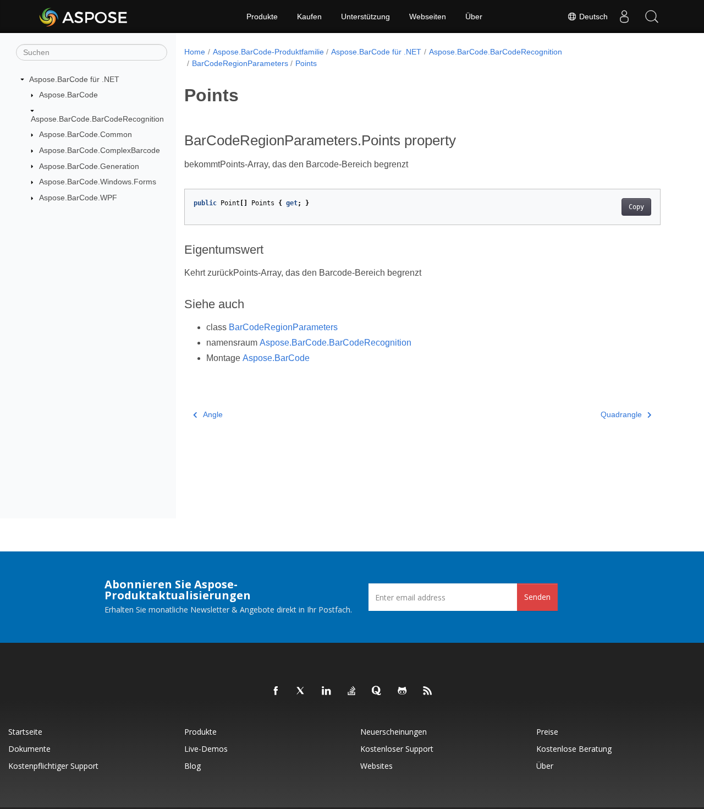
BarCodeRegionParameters (240, 63)
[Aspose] (83, 16)
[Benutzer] (624, 16)
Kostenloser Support (396, 749)
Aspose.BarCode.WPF (78, 197)
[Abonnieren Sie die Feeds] (428, 691)
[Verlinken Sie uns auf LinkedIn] (327, 691)
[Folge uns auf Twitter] (301, 691)
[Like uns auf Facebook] (276, 691)
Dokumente (29, 749)
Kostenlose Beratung (574, 749)
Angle (213, 414)
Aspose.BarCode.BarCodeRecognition (97, 118)
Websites (376, 766)
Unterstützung (365, 16)
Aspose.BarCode (68, 94)
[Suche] (652, 16)
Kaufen (309, 16)
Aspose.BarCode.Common (85, 134)
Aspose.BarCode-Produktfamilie (268, 51)
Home (194, 51)
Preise (547, 731)
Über (473, 16)
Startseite (25, 731)
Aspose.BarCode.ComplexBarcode (99, 150)
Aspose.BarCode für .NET (74, 79)
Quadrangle (621, 414)
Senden (537, 597)
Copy (636, 207)
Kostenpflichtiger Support (53, 766)
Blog (192, 766)
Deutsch (592, 16)
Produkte (262, 16)
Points (306, 63)
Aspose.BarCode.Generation (89, 166)
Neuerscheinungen (393, 731)
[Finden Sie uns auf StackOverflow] (352, 691)
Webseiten (427, 16)
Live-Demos (206, 749)
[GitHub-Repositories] (402, 691)
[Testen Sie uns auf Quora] (377, 691)
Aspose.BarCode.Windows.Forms (97, 181)
